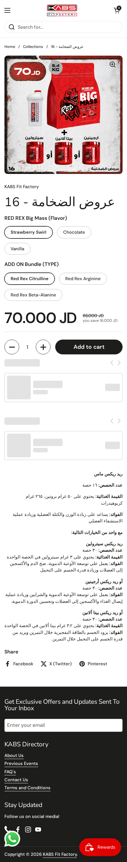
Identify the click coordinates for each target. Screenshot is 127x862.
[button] (117, 10)
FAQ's (10, 772)
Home (9, 46)
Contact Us (16, 780)
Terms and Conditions (27, 788)
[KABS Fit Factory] (62, 10)
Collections (33, 46)
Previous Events (21, 763)
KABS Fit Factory (60, 854)
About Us (14, 755)
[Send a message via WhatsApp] (12, 838)
